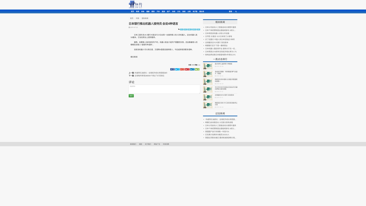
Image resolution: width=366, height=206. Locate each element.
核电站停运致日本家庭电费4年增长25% (220, 55)
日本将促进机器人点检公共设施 (217, 33)
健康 (147, 11)
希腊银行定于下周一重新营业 (216, 46)
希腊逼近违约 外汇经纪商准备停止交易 (226, 104)
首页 (132, 11)
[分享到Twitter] (177, 69)
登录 (230, 11)
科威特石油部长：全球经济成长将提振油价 (151, 73)
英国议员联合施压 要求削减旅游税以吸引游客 (221, 138)
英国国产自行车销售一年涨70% (217, 132)
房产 (168, 11)
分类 (189, 11)
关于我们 (148, 144)
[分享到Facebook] (172, 69)
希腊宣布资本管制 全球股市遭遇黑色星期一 (226, 80)
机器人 (189, 29)
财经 (183, 11)
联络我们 (133, 144)
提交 (131, 96)
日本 (182, 29)
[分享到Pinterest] (187, 69)
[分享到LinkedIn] (192, 69)
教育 (153, 11)
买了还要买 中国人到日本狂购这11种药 (220, 39)
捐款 (140, 144)
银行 (185, 29)
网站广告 (157, 144)
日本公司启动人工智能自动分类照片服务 (220, 27)
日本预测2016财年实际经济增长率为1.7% (221, 52)
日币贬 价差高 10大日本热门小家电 (218, 36)
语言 (198, 29)
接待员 (194, 29)
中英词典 (166, 144)
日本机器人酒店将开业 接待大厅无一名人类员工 (221, 49)
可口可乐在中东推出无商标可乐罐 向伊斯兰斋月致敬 (226, 88)
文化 (178, 11)
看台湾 (201, 11)
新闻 (137, 11)
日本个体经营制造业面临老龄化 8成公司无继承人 (221, 30)
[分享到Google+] (182, 69)
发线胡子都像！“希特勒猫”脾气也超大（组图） (226, 72)
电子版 (195, 11)
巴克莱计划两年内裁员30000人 (217, 135)
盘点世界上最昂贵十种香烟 (223, 64)
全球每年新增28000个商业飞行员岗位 (149, 76)
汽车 (158, 11)
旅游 (163, 11)
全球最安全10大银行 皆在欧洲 (216, 42)
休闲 (173, 11)
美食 (142, 11)
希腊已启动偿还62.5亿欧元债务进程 (219, 122)
